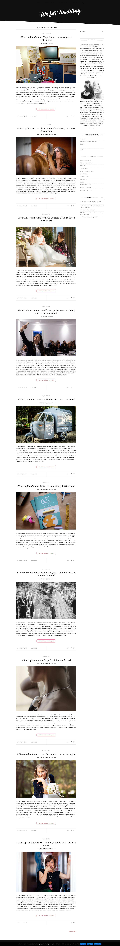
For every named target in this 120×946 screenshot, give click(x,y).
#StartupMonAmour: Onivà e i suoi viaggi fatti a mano (46, 486)
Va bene (83, 944)
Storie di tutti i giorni (85, 187)
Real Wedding (83, 179)
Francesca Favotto (23, 116)
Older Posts (71, 931)
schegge (82, 182)
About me (39, 3)
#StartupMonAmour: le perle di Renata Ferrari (46, 660)
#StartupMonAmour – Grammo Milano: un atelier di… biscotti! (90, 202)
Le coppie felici (93, 217)
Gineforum (82, 165)
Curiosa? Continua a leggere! (46, 109)
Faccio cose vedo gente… (86, 163)
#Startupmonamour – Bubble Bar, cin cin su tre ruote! (46, 399)
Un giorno (82, 144)
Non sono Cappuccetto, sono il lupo (88, 141)
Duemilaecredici (50, 3)
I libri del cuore (84, 168)
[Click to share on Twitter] (74, 116)
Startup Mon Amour (64, 3)
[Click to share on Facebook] (71, 116)
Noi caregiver (83, 174)
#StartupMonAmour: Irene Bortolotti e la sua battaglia (46, 754)
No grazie (90, 944)
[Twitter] (61, 18)
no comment (34, 116)
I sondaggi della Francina (87, 171)
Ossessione (83, 139)
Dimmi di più (97, 944)
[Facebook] (58, 18)
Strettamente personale (86, 190)
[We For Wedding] (60, 12)
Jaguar (81, 147)
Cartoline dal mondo (85, 160)
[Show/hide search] (82, 3)
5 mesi (81, 149)
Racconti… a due (84, 176)
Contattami (75, 3)
